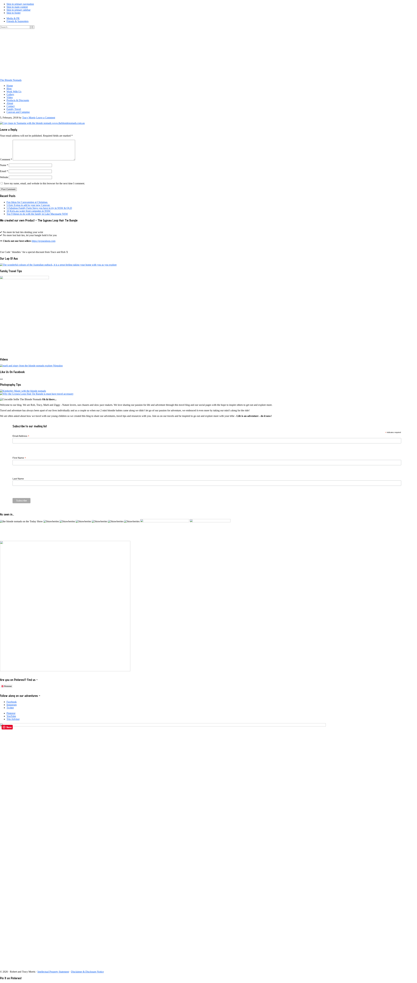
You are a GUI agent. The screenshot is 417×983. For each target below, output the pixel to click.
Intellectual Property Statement (53, 971)
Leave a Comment (45, 117)
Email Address (21, 436)
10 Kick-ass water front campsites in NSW (29, 211)
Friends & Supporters (18, 21)
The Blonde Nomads (11, 80)
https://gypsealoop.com (43, 241)
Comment (6, 159)
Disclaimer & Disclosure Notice (87, 971)
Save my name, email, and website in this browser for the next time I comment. (44, 183)
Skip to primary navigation (20, 4)
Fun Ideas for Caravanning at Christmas (27, 202)
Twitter (10, 707)
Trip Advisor (13, 719)
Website (4, 177)
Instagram (12, 704)
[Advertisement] (208, 53)
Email (4, 171)
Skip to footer (14, 12)
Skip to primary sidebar (18, 9)
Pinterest (11, 713)
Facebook (12, 701)
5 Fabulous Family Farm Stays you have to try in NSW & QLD (39, 208)
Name (4, 165)
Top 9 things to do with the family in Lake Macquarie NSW (37, 214)
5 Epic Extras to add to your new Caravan (28, 205)
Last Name (18, 478)
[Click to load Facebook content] (1, 379)
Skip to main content (17, 7)
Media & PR (13, 18)
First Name (19, 457)
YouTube (11, 716)
